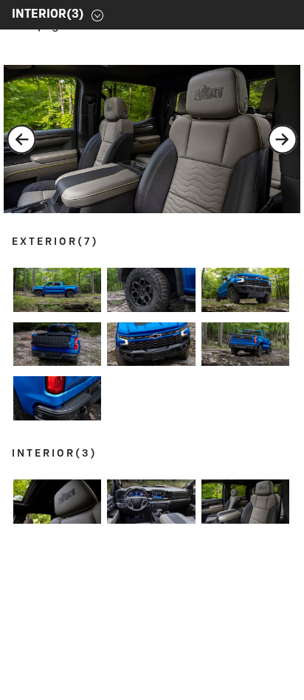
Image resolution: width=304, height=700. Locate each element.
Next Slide (282, 139)
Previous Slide (21, 139)
